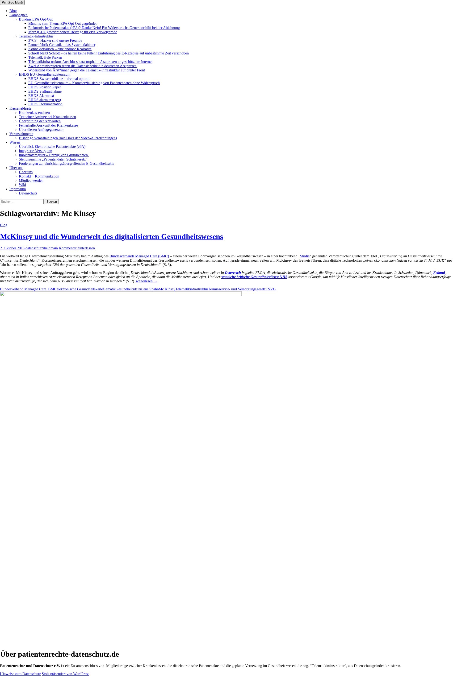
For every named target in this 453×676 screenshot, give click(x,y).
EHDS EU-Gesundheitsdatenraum (44, 74)
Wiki (22, 185)
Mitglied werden (31, 180)
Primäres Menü (12, 2)
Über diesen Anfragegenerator (41, 130)
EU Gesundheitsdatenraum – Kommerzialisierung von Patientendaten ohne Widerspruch (94, 83)
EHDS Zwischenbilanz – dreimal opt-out (58, 79)
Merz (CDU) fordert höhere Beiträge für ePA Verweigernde (72, 32)
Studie (305, 256)
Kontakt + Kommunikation (39, 176)
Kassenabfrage (20, 108)
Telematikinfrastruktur (191, 289)
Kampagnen (18, 15)
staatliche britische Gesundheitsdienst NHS (254, 277)
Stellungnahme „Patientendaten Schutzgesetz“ (53, 159)
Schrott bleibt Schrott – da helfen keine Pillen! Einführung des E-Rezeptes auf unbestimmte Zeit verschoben (108, 53)
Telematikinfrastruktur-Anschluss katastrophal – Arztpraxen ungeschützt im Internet (90, 62)
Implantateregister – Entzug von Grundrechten (54, 155)
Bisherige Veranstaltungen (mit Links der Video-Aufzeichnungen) (68, 138)
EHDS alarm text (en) (44, 100)
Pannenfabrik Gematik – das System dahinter (61, 45)
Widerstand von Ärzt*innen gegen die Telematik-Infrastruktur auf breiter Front (86, 70)
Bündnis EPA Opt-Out (36, 19)
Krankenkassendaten (34, 113)
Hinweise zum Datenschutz (20, 674)
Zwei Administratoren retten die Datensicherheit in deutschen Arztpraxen (82, 66)
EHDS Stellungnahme (45, 91)
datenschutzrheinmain (41, 248)
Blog (13, 11)
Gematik (109, 289)
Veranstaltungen (21, 134)
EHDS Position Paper (44, 87)
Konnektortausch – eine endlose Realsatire (60, 49)
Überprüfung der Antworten (40, 121)
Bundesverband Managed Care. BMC (28, 289)
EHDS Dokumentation (45, 104)
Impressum (17, 189)
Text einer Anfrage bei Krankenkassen (47, 117)
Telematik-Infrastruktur (36, 36)
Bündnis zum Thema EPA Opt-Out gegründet (62, 23)
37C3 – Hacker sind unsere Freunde (55, 40)
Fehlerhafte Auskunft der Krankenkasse (48, 125)
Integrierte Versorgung (35, 151)
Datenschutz (28, 193)
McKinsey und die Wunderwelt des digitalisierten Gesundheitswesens (111, 236)
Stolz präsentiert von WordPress (65, 674)
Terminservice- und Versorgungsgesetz (237, 289)
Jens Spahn (150, 289)
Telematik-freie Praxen (45, 57)
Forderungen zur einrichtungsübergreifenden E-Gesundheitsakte (66, 163)
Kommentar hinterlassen (77, 248)
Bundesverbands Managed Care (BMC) (139, 256)
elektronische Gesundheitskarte (80, 289)
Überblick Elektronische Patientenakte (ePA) (52, 146)
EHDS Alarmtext (41, 96)
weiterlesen (146, 281)
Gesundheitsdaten (129, 289)
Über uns (16, 168)
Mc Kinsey (167, 289)
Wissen (14, 142)
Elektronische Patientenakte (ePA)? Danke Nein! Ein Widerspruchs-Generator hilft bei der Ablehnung (104, 28)
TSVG (271, 289)
